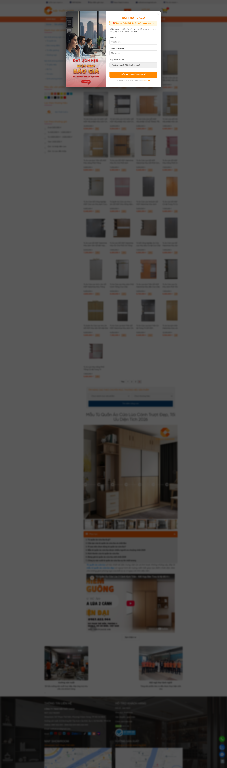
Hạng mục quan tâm (116, 60)
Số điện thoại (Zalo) (116, 48)
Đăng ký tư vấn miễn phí (133, 74)
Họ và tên (112, 37)
